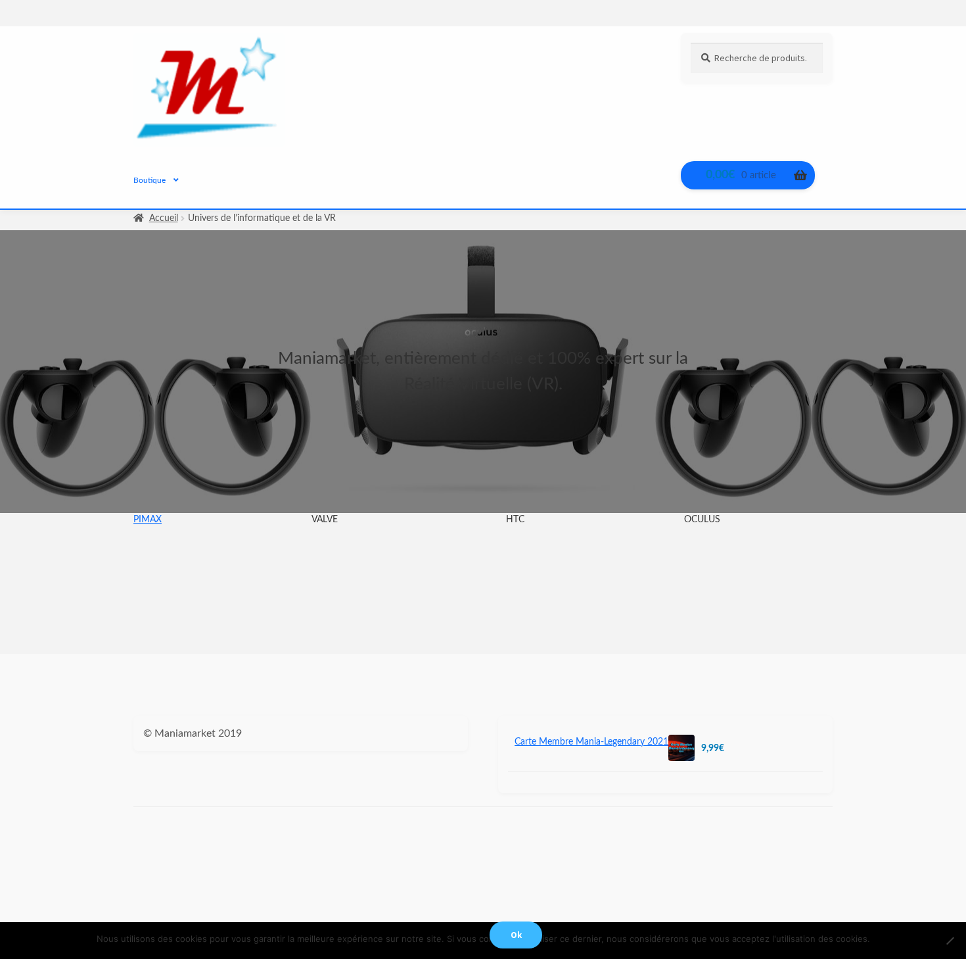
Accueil (163, 218)
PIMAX (147, 519)
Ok (516, 935)
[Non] (949, 940)
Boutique (149, 180)
